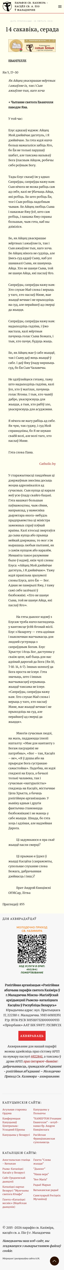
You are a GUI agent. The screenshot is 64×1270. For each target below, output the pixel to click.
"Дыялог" (39, 1168)
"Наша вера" (41, 1174)
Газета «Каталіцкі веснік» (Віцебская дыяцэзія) (14, 1203)
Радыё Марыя (42, 1184)
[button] (60, 6)
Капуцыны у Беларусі (16, 1134)
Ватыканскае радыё (45, 1190)
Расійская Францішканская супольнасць (44, 1138)
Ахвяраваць (32, 1036)
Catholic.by (47, 464)
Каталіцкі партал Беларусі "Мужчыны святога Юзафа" (15, 1190)
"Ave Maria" (40, 1179)
